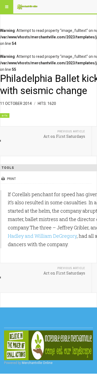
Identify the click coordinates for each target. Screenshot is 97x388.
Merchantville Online (37, 363)
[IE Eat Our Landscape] (48, 345)
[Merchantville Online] (27, 7)
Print (11, 179)
